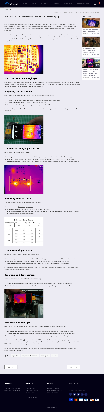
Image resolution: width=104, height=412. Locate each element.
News (6, 9)
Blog (11, 9)
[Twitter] (86, 394)
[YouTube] (82, 394)
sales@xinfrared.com (78, 390)
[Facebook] (70, 394)
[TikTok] (78, 394)
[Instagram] (74, 394)
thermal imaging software (25, 207)
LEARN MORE (95, 34)
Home (56, 12)
